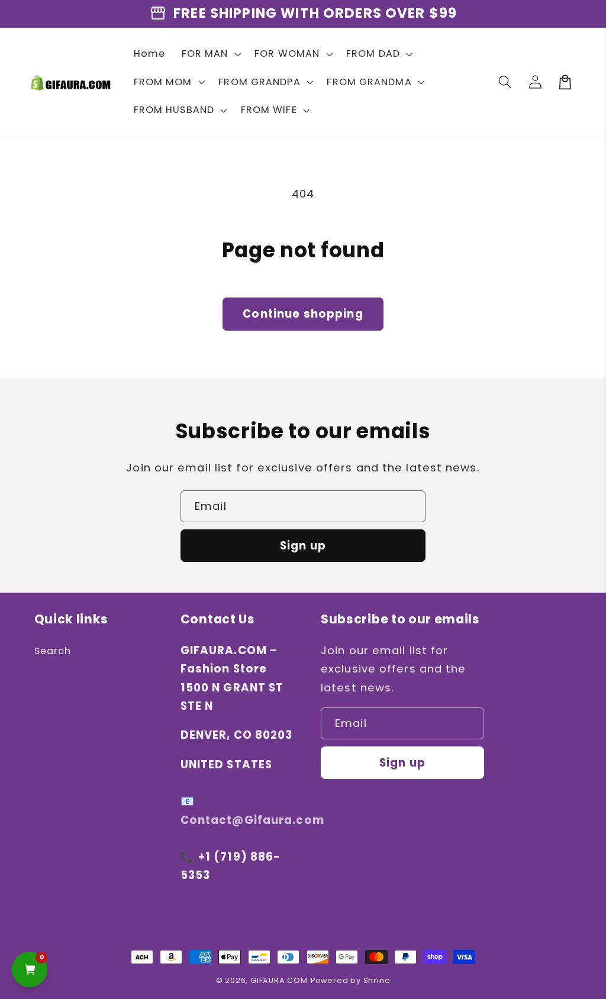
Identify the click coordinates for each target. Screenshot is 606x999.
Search (53, 651)
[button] (210, 54)
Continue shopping (303, 313)
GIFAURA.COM (279, 980)
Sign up (303, 545)
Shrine (377, 980)
